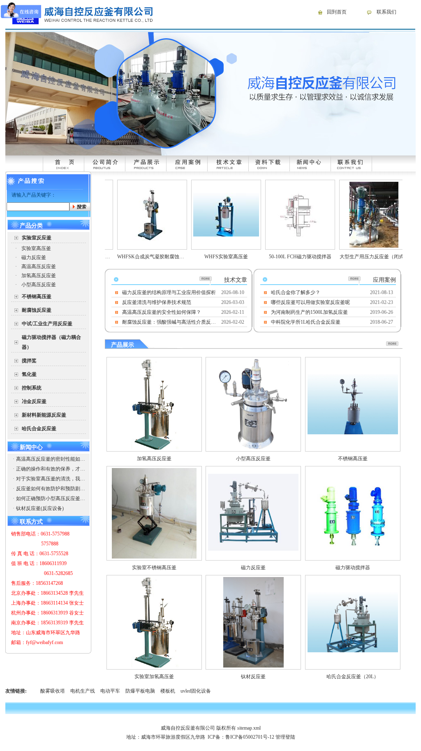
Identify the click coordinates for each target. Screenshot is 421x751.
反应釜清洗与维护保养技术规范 (156, 302)
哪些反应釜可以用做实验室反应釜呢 (310, 302)
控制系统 (32, 388)
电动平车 (110, 691)
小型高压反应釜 (38, 284)
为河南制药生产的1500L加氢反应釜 (309, 312)
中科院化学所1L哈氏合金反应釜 (305, 322)
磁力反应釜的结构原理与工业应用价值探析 (169, 292)
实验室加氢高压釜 (154, 676)
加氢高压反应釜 (38, 275)
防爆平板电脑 (140, 691)
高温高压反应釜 (38, 266)
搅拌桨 (29, 361)
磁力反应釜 (33, 257)
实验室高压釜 (36, 248)
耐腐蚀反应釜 (36, 310)
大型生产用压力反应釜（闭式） (361, 257)
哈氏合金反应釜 (39, 428)
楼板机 (167, 691)
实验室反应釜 (36, 238)
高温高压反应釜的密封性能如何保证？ (50, 459)
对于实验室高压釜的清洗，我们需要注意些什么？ (50, 479)
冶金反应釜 (34, 401)
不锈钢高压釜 (36, 296)
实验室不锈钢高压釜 (154, 567)
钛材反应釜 (253, 676)
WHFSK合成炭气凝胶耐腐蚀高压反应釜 (147, 257)
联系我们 (386, 12)
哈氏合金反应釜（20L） (352, 676)
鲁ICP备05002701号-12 (249, 737)
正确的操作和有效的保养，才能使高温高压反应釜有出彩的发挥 (50, 469)
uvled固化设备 (195, 691)
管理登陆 (285, 737)
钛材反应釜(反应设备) (40, 508)
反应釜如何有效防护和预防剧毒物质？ (50, 488)
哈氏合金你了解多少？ (295, 292)
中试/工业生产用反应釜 (47, 324)
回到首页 (337, 12)
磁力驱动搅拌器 (352, 567)
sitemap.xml (249, 728)
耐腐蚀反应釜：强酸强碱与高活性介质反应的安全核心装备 (169, 322)
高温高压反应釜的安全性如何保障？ (161, 312)
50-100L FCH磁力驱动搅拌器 (287, 257)
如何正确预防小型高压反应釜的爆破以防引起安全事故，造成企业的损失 (50, 498)
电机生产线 (82, 691)
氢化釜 (29, 374)
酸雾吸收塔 (52, 691)
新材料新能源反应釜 (44, 415)
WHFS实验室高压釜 (213, 257)
